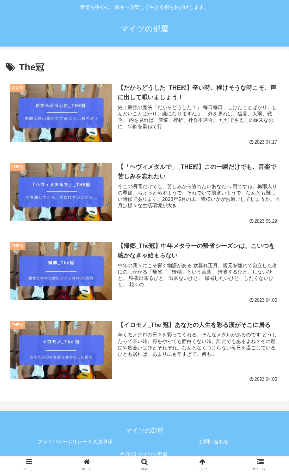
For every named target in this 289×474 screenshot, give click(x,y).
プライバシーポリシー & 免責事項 (75, 441)
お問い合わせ (214, 441)
